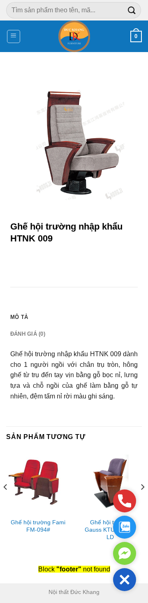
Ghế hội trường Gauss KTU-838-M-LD (110, 529)
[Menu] (14, 36)
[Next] (142, 503)
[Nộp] (132, 10)
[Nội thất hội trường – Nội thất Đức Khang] (74, 36)
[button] (124, 579)
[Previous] (6, 503)
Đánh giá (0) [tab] (27, 334)
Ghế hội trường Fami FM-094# (38, 526)
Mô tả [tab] (19, 317)
